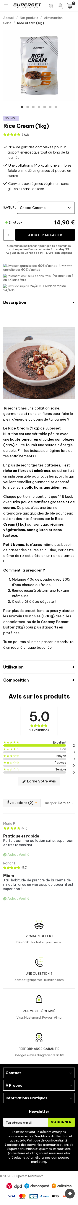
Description (14, 302)
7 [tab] (56, 107)
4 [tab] (39, 107)
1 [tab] (22, 107)
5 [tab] (44, 107)
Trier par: (50, 803)
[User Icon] (60, 5)
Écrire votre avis (41, 781)
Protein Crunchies (25, 616)
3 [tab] (33, 107)
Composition (16, 680)
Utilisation (13, 667)
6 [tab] (50, 107)
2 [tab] (28, 107)
